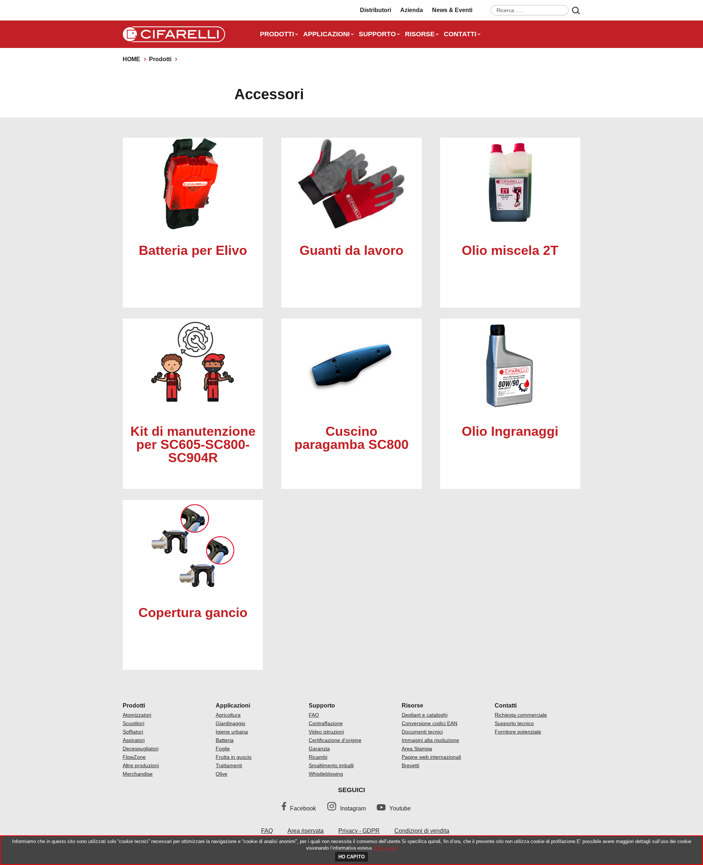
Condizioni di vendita (421, 831)
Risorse (420, 34)
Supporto (377, 34)
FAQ (314, 715)
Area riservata (305, 831)
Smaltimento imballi (331, 765)
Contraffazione (326, 723)
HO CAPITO (351, 857)
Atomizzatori (137, 715)
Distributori (375, 10)
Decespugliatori (141, 748)
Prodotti (277, 34)
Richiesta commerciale (521, 715)
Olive (221, 774)
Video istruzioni (326, 732)
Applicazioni (326, 34)
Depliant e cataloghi (424, 715)
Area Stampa (417, 748)
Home (131, 59)
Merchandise (138, 774)
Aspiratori (134, 740)
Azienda (411, 10)
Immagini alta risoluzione (430, 740)
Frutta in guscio (234, 757)
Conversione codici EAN (429, 723)
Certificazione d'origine (335, 740)
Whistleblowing (326, 774)
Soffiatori (133, 732)
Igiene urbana (232, 732)
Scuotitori (133, 723)
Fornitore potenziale (518, 732)
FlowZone (134, 757)
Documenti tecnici (422, 732)
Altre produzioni (141, 765)
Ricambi (318, 757)
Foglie (223, 748)
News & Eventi (452, 10)
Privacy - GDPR (359, 831)
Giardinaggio (230, 723)
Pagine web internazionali (431, 757)
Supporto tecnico (514, 723)
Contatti (460, 34)
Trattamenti (229, 765)
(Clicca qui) (385, 848)
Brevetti (410, 765)
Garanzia (319, 748)
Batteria (225, 740)
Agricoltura (228, 715)
